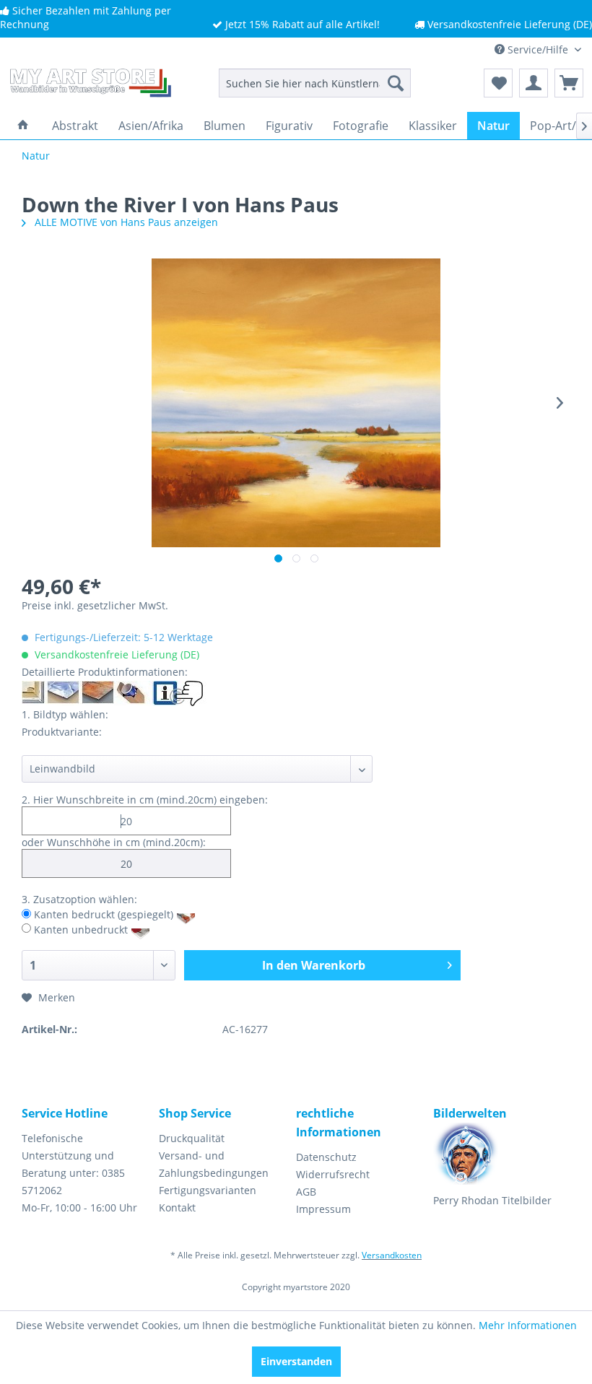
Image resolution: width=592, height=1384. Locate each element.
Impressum (323, 1209)
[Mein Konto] (533, 83)
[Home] (23, 125)
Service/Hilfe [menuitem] (538, 49)
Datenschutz (326, 1157)
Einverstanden (296, 1361)
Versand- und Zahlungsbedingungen (214, 1164)
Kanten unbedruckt (81, 929)
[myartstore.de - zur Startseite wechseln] (89, 87)
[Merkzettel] (498, 83)
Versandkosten (392, 1255)
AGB (306, 1191)
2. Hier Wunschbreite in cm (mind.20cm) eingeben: (145, 799)
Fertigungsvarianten (207, 1190)
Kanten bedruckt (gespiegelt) (103, 914)
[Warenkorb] (568, 83)
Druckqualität (192, 1138)
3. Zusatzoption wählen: (79, 899)
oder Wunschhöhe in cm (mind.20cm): (114, 842)
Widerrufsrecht (333, 1174)
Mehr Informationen (528, 1325)
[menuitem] (315, 83)
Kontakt (177, 1207)
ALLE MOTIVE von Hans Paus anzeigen (125, 222)
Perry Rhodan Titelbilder (492, 1200)
